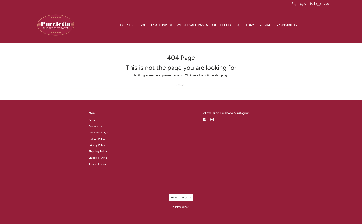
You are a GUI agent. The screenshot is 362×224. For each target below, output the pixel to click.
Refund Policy (97, 138)
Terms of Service (99, 163)
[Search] (294, 4)
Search (93, 120)
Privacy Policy (97, 145)
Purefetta (177, 207)
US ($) (327, 3)
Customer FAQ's (98, 132)
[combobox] (181, 85)
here (195, 75)
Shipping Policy (98, 151)
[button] (306, 4)
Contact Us (95, 126)
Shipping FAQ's (98, 157)
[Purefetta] (55, 25)
